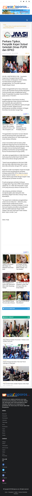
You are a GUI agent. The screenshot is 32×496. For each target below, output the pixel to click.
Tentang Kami (11, 492)
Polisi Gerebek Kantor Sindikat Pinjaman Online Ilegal (16, 384)
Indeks (3, 435)
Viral (3, 424)
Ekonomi (4, 413)
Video (3, 431)
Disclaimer (16, 493)
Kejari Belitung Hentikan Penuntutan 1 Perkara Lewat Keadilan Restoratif (16, 340)
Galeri (3, 449)
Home (4, 24)
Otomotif (4, 416)
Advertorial (5, 447)
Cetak (27, 53)
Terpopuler (5, 445)
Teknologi (4, 422)
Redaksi (16, 492)
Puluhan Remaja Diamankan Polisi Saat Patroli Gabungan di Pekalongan (14, 362)
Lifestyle (4, 420)
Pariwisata (5, 418)
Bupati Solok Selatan (22, 175)
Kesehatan (5, 426)
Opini (3, 428)
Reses (3, 433)
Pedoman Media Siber (22, 492)
